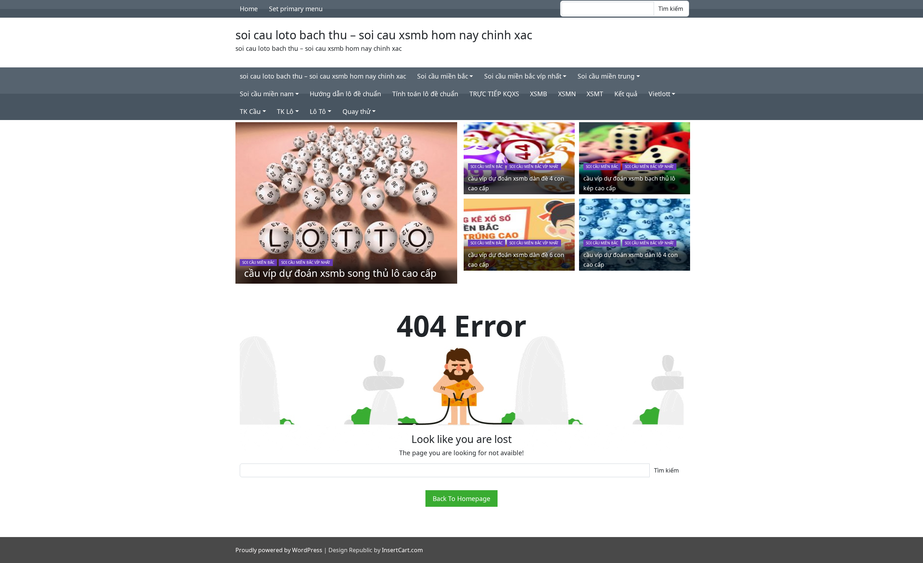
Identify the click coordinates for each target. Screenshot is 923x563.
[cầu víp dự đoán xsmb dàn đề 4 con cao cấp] (519, 157)
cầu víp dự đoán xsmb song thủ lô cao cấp (340, 273)
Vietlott (659, 93)
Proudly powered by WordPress (278, 550)
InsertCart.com (402, 550)
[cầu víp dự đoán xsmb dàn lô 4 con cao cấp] (634, 234)
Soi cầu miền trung (606, 76)
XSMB (538, 93)
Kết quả (625, 93)
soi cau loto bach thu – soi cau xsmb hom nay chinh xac (383, 35)
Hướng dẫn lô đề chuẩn (345, 93)
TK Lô (285, 111)
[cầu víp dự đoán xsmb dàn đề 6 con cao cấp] (519, 234)
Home (249, 8)
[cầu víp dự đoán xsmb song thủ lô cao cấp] (346, 202)
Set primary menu (296, 8)
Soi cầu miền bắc (442, 76)
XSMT (595, 93)
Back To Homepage (461, 498)
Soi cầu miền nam (266, 93)
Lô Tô (318, 111)
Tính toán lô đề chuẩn (425, 93)
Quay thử (357, 111)
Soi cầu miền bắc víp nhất (522, 76)
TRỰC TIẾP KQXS (494, 93)
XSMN (567, 93)
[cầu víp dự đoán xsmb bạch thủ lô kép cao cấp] (634, 157)
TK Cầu (250, 111)
